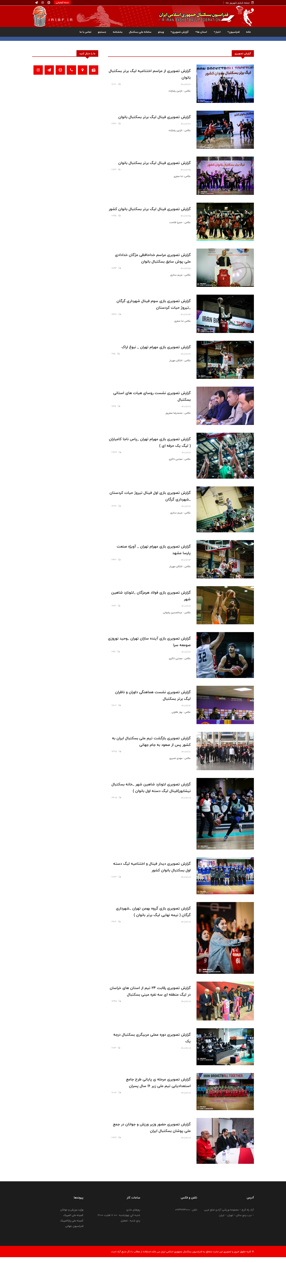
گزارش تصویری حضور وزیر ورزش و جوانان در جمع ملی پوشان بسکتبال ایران (152, 1127)
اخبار (218, 32)
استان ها (202, 32)
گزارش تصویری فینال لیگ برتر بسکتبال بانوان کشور (150, 209)
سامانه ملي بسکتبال (140, 32)
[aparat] (48, 2)
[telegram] (36, 2)
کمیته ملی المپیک (73, 1215)
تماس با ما (85, 32)
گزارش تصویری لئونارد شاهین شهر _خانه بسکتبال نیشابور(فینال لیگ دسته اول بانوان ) (151, 787)
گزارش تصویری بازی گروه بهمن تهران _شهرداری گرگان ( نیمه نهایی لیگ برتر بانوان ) (153, 911)
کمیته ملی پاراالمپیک (71, 1220)
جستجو (102, 32)
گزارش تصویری (180, 32)
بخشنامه (117, 32)
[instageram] (42, 2)
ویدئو (161, 32)
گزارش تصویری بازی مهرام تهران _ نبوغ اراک (156, 347)
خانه (248, 32)
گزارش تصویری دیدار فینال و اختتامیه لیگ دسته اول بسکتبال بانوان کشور (152, 866)
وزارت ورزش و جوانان (71, 1209)
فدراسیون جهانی (74, 1226)
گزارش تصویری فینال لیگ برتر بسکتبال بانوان (154, 117)
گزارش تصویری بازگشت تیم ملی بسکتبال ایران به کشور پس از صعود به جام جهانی (151, 741)
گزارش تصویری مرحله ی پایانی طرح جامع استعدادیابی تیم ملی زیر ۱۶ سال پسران (158, 1082)
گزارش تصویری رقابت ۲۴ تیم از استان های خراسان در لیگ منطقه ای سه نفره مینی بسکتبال (150, 991)
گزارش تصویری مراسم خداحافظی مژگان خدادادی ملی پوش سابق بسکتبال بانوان (153, 258)
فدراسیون (234, 32)
